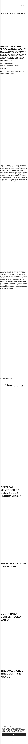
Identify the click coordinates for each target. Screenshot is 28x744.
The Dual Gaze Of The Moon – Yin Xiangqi (13, 673)
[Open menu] (10, 11)
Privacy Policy (19, 731)
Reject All (13, 741)
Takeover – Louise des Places (13, 565)
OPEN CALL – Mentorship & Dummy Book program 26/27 (11, 491)
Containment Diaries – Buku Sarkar (11, 616)
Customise (13, 737)
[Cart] (22, 6)
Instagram (3, 68)
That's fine (14, 734)
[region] (14, 734)
